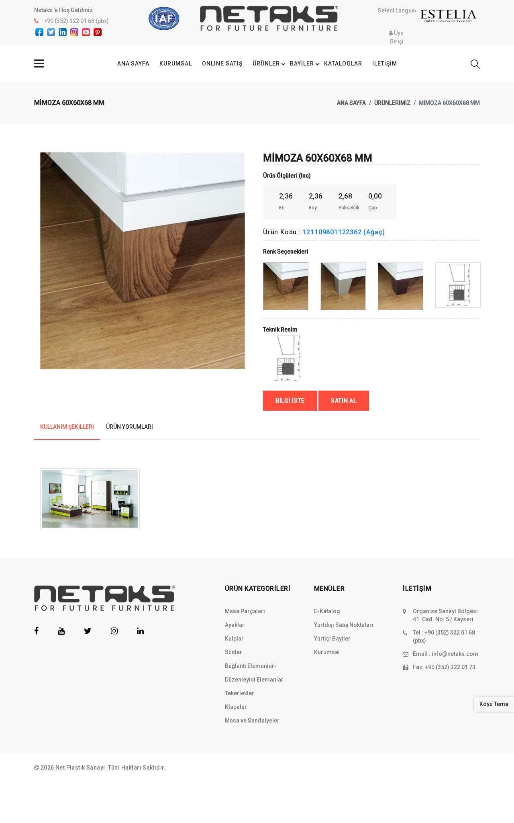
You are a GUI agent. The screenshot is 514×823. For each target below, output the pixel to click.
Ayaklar (235, 625)
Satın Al (344, 400)
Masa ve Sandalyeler (252, 720)
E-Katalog (327, 611)
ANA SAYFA (133, 63)
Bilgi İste (290, 400)
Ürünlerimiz (392, 103)
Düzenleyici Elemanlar (254, 679)
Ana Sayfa (351, 103)
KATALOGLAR (343, 63)
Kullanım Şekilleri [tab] (67, 427)
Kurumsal (327, 652)
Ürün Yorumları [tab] (129, 427)
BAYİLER (302, 63)
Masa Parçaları (245, 611)
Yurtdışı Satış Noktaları (343, 625)
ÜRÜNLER (266, 63)
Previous (39, 241)
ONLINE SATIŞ (222, 63)
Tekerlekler (239, 693)
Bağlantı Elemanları (250, 666)
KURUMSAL (175, 63)
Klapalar (236, 707)
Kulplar (234, 638)
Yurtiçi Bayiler (332, 638)
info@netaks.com (455, 654)
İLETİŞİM (385, 63)
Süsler (233, 652)
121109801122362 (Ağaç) (344, 232)
